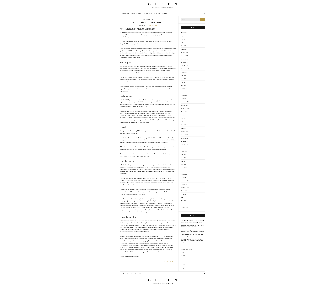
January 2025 (184, 95)
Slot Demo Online (148, 19)
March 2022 (184, 204)
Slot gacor (183, 268)
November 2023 (185, 141)
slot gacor (183, 262)
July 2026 (183, 36)
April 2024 (183, 125)
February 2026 (184, 52)
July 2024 (183, 115)
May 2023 (183, 161)
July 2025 (183, 75)
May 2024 (183, 121)
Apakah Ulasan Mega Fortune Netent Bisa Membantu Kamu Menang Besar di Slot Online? (192, 230)
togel (182, 252)
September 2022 (185, 187)
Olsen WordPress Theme (158, 283)
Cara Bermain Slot (124, 13)
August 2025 (184, 72)
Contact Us (157, 13)
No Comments (153, 25)
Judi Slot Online (147, 13)
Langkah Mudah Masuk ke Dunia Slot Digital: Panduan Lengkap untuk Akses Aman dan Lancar (193, 235)
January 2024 (184, 134)
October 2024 (184, 105)
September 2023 (185, 148)
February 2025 (184, 92)
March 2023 (184, 167)
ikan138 (183, 255)
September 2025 (185, 69)
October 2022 (184, 184)
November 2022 (185, 181)
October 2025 (184, 65)
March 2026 (184, 49)
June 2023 (183, 158)
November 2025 (185, 62)
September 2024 (185, 108)
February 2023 (184, 171)
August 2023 (184, 151)
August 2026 (184, 32)
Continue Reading (169, 262)
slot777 (183, 265)
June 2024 (183, 118)
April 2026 (183, 46)
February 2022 (184, 207)
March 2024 (184, 128)
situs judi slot (184, 258)
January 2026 (184, 55)
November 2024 (185, 102)
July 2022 (183, 194)
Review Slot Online (136, 13)
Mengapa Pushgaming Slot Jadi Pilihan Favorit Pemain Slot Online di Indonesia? (192, 226)
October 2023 (184, 144)
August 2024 (184, 111)
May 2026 (183, 42)
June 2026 (183, 39)
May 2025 (183, 82)
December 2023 (185, 138)
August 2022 (184, 190)
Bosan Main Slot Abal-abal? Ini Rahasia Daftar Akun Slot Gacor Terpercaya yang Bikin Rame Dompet (192, 241)
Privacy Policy (138, 273)
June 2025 (183, 78)
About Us (164, 13)
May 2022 (183, 197)
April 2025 (183, 85)
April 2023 (183, 164)
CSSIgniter (170, 283)
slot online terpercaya (186, 249)
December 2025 (185, 59)
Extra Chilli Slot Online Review (148, 22)
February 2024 (184, 131)
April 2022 (183, 200)
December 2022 (185, 177)
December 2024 (185, 98)
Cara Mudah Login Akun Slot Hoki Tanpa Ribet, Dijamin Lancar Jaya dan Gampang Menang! (192, 221)
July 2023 (183, 154)
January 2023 (184, 174)
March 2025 (184, 88)
